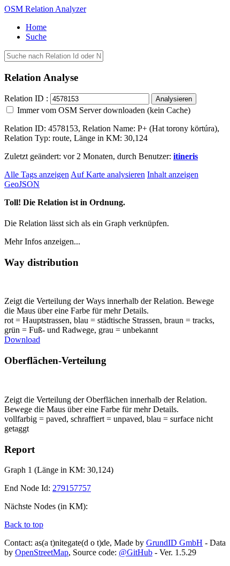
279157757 (71, 488)
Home (36, 27)
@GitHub (135, 552)
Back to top (23, 524)
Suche (36, 36)
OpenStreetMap (41, 552)
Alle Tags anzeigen (36, 174)
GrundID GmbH (174, 542)
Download (22, 339)
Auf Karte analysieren (108, 174)
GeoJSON (22, 184)
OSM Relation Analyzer (45, 8)
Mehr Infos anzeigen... (42, 241)
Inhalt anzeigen (172, 174)
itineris (185, 156)
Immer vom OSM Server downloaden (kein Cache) (102, 110)
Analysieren (174, 99)
